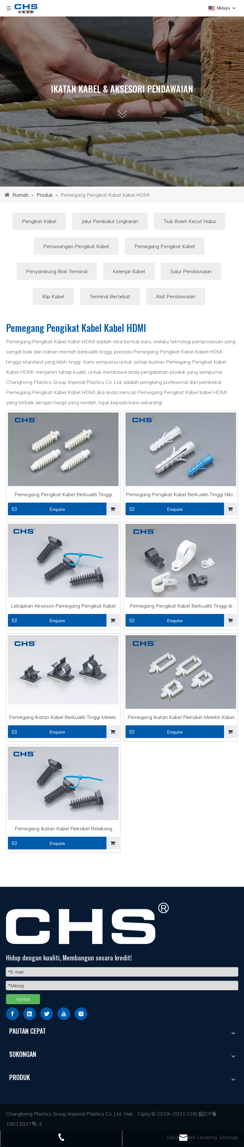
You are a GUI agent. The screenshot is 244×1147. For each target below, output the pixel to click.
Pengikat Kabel (39, 221)
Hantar (23, 999)
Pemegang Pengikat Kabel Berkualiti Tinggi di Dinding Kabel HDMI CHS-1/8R (181, 607)
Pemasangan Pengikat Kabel (76, 246)
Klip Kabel (53, 296)
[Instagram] (81, 1013)
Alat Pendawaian (175, 296)
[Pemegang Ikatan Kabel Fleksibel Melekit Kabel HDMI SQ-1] (180, 673)
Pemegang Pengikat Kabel (164, 246)
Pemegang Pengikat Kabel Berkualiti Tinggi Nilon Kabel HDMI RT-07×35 (181, 495)
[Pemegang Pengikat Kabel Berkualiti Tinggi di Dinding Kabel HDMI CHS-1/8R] (180, 566)
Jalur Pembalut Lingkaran (110, 221)
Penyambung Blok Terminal (56, 271)
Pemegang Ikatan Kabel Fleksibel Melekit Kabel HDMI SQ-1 (180, 718)
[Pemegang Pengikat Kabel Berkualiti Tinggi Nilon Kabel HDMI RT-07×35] (180, 453)
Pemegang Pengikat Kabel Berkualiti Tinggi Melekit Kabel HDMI (63, 495)
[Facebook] (12, 1013)
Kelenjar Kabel (129, 271)
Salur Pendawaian (191, 271)
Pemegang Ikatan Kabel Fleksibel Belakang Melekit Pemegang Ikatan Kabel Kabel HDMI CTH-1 (63, 829)
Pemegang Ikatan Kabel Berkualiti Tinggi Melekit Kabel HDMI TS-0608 (63, 718)
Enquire (57, 509)
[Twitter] (46, 1013)
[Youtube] (64, 1013)
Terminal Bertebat (110, 296)
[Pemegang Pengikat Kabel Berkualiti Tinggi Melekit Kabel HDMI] (63, 450)
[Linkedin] (29, 1013)
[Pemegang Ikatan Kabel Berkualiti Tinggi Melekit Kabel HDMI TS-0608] (63, 669)
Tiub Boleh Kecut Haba (190, 221)
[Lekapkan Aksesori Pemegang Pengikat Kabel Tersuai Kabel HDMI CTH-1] (63, 562)
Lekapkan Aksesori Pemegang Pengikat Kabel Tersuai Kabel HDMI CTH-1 (63, 607)
